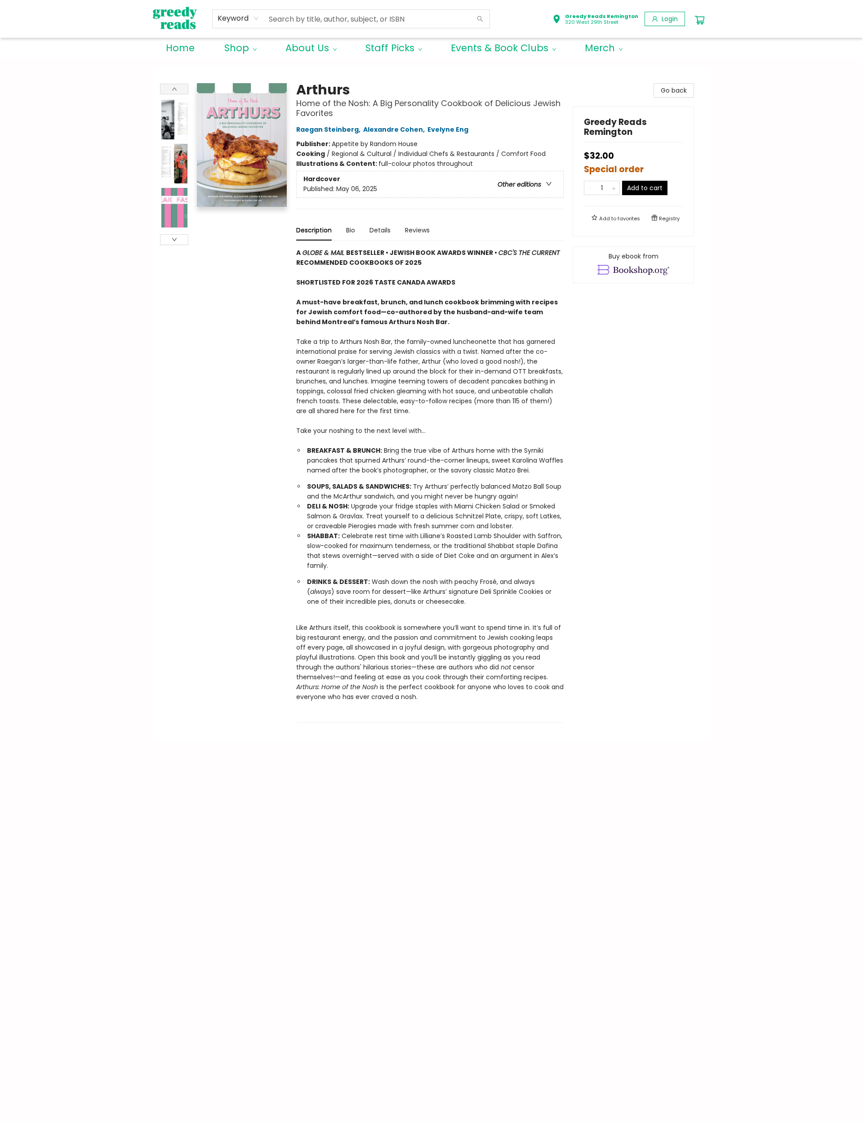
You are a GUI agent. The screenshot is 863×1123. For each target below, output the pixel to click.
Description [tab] (314, 230)
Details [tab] (380, 230)
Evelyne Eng (447, 129)
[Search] (480, 19)
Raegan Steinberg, (329, 129)
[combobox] (238, 18)
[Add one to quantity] (613, 188)
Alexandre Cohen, (394, 129)
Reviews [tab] (417, 230)
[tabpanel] (430, 485)
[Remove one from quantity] (590, 188)
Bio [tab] (350, 230)
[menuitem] (180, 48)
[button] (595, 20)
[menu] (431, 48)
